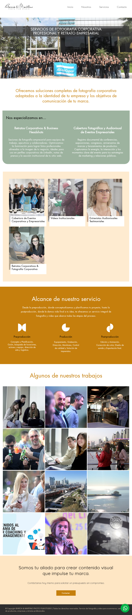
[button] (101, 7)
